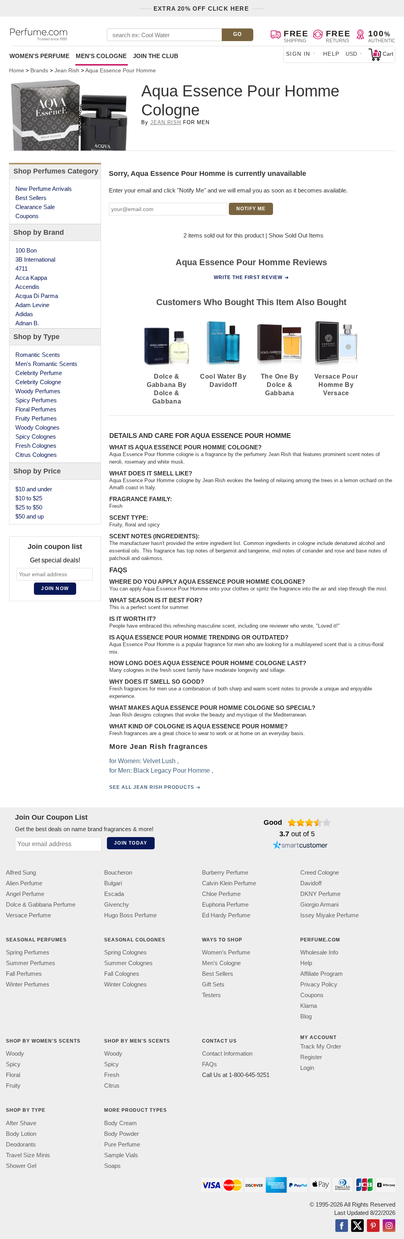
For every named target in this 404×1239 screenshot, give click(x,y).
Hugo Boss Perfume (130, 915)
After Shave (21, 1122)
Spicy (13, 1064)
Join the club (155, 56)
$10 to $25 (28, 498)
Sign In (298, 54)
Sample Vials (121, 1154)
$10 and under (33, 489)
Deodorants (21, 1144)
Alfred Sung (21, 872)
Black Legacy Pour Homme (171, 770)
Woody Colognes (37, 427)
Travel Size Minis (28, 1154)
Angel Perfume (25, 893)
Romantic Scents (37, 354)
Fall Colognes (121, 973)
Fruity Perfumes (36, 418)
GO (237, 34)
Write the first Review (248, 277)
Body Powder (121, 1133)
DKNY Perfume (320, 893)
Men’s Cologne (221, 963)
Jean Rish (165, 122)
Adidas (24, 314)
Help (331, 54)
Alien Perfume (24, 883)
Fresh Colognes (35, 445)
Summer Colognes (128, 963)
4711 (21, 268)
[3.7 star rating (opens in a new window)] (309, 822)
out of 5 (297, 834)
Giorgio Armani (319, 904)
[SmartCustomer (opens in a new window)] (300, 846)
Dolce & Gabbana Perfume (40, 904)
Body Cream (120, 1122)
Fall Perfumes (24, 973)
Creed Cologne (319, 872)
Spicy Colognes (35, 436)
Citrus (112, 1085)
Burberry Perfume (225, 872)
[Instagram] (389, 1226)
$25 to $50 (28, 507)
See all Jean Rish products (151, 787)
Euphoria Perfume (225, 904)
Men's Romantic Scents (46, 363)
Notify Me (251, 208)
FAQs (209, 1064)
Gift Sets (213, 984)
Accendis (27, 286)
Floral (13, 1074)
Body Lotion (21, 1133)
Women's (39, 56)
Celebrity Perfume (38, 373)
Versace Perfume (28, 915)
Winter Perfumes (27, 984)
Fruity (13, 1085)
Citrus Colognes (36, 454)
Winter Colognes (125, 984)
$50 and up (29, 516)
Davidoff (311, 883)
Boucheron (118, 872)
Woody (15, 1053)
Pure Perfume (122, 1144)
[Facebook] (341, 1226)
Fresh (111, 1074)
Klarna (308, 1005)
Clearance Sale (35, 207)
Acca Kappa (31, 277)
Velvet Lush (158, 761)
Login (307, 1067)
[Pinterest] (373, 1226)
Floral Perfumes (35, 409)
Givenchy (116, 904)
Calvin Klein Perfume (229, 883)
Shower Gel (21, 1165)
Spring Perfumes (27, 952)
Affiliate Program (321, 973)
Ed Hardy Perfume (226, 915)
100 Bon (26, 250)
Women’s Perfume (226, 952)
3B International (35, 259)
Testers (211, 995)
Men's (101, 56)
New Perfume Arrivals (43, 188)
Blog (306, 1016)
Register (311, 1057)
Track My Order (320, 1046)
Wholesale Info (319, 952)
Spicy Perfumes (36, 400)
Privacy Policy (318, 984)
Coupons (27, 216)
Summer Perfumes (30, 963)
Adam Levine (32, 305)
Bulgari (113, 883)
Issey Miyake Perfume (329, 915)
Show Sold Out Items (296, 235)
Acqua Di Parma (36, 295)
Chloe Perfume (221, 893)
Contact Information (227, 1053)
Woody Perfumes (37, 391)
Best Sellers (31, 197)
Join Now (55, 588)
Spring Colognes (125, 952)
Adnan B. (27, 323)
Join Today (130, 843)
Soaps (112, 1165)
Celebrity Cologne (38, 382)
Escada (114, 893)
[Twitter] (357, 1226)
